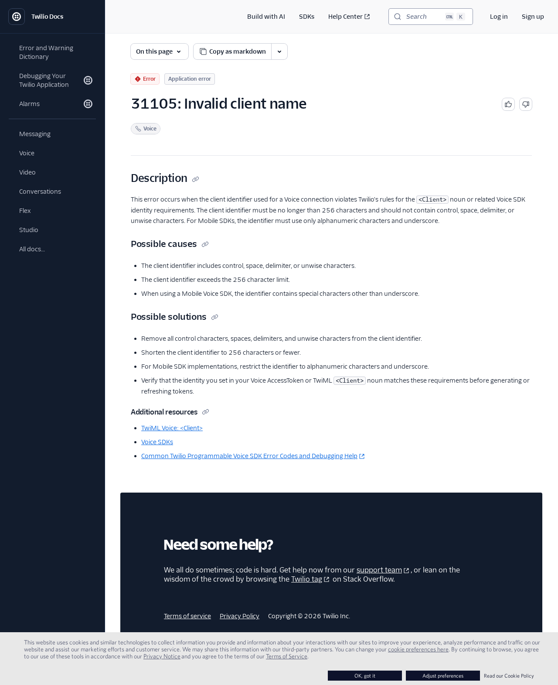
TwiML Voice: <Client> (172, 428)
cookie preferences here (418, 649)
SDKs (306, 17)
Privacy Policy (239, 616)
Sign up (533, 17)
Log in (499, 17)
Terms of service (187, 616)
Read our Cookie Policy (509, 675)
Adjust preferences (442, 675)
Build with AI (266, 17)
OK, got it (364, 675)
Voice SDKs (157, 442)
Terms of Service (286, 656)
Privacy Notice (161, 656)
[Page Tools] (279, 51)
